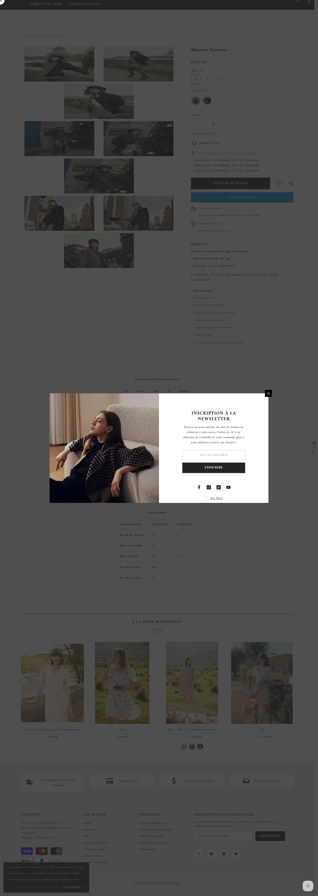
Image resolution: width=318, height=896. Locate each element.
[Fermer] (268, 393)
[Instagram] (209, 487)
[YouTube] (228, 487)
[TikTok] (218, 487)
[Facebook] (199, 487)
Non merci (216, 498)
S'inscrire (214, 467)
